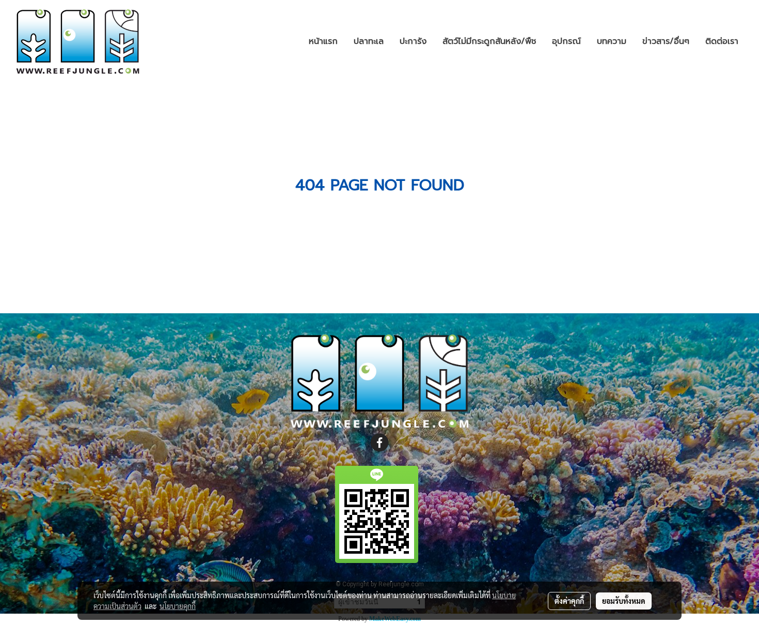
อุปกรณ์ (566, 41)
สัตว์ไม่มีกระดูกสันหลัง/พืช (489, 41)
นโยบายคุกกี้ (178, 606)
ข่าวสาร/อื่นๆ (665, 41)
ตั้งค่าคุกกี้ (569, 600)
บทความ (611, 41)
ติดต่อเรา (721, 41)
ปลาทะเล (369, 41)
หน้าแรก (323, 41)
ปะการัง (413, 41)
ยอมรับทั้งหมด (623, 600)
